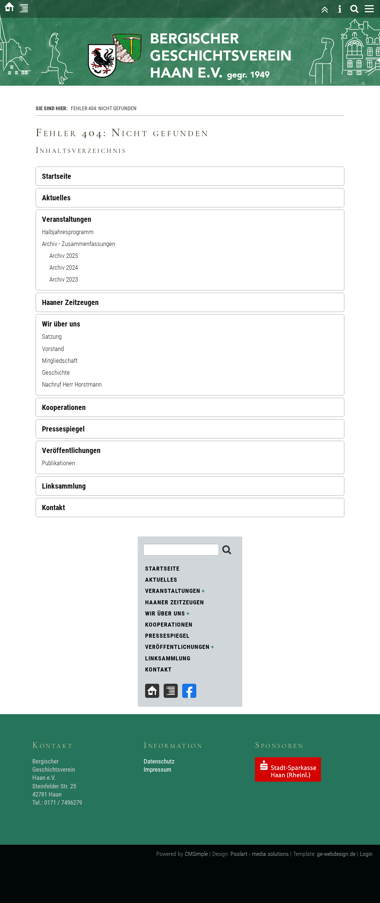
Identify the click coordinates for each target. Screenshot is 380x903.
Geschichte (56, 372)
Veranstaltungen (66, 219)
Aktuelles (56, 197)
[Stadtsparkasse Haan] (288, 779)
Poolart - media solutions (259, 853)
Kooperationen (64, 407)
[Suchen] (354, 9)
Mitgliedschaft (60, 360)
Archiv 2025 (63, 255)
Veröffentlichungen (71, 450)
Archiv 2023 (63, 279)
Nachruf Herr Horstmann (72, 384)
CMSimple (196, 853)
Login (366, 853)
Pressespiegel (63, 428)
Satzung (52, 336)
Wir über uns (61, 323)
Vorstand (53, 348)
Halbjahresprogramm (68, 232)
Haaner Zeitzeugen (70, 302)
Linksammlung (64, 486)
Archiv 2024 (63, 267)
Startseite (56, 176)
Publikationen (58, 463)
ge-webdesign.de (336, 853)
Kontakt (53, 507)
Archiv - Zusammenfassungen (78, 243)
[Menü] (369, 9)
